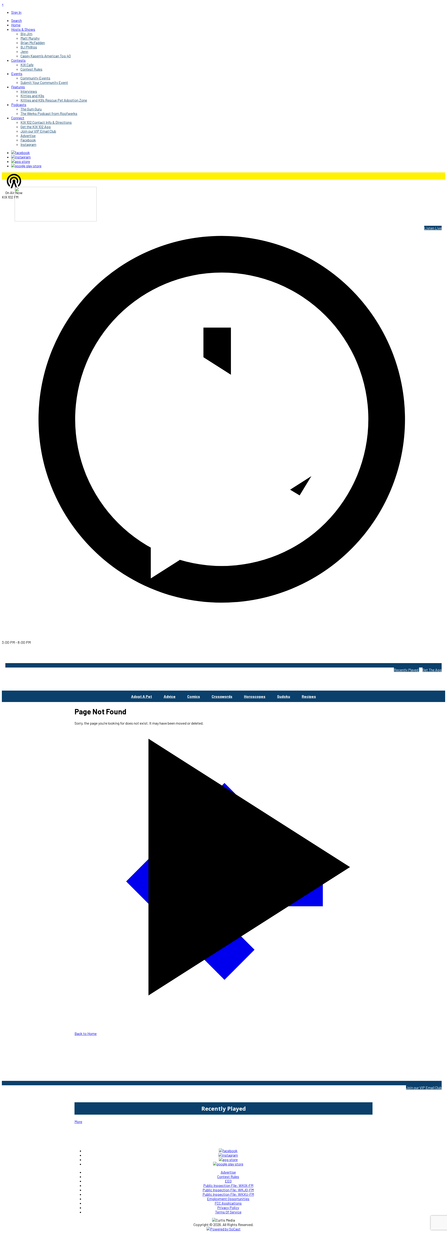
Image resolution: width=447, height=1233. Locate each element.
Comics (193, 696)
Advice (170, 696)
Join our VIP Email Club (424, 1087)
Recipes (309, 696)
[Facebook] (20, 152)
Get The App (432, 670)
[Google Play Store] (26, 166)
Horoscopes (254, 696)
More (78, 1121)
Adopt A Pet (141, 696)
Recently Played (406, 670)
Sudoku (283, 696)
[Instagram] (21, 157)
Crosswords (222, 696)
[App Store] (20, 161)
